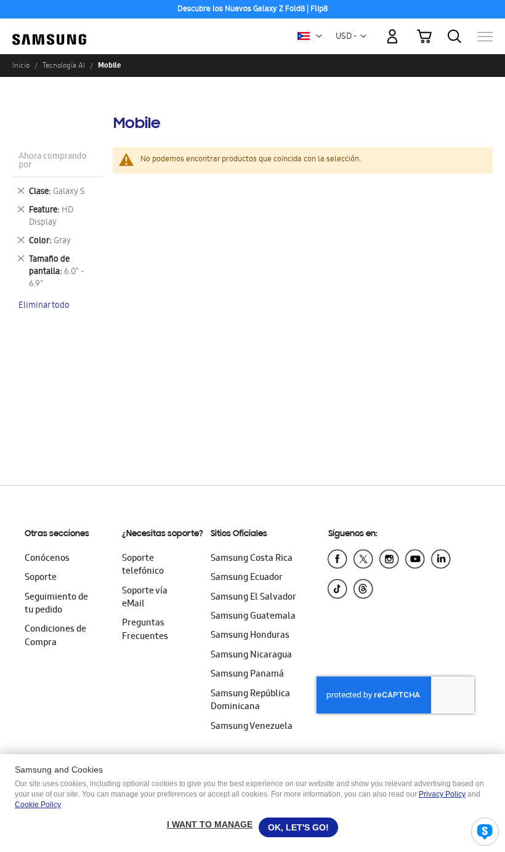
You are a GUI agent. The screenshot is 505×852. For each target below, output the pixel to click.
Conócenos (47, 559)
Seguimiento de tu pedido (56, 604)
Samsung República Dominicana (250, 701)
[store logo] (49, 31)
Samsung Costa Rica (252, 559)
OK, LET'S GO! (298, 827)
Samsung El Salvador (253, 597)
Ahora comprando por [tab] (52, 161)
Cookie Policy (38, 804)
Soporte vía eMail (145, 598)
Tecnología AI (63, 65)
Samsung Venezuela (252, 727)
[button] (319, 36)
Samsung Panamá (247, 674)
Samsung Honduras (250, 636)
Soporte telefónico (143, 565)
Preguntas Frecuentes (145, 630)
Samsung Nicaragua (251, 655)
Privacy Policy (442, 794)
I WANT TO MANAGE (209, 824)
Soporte (41, 578)
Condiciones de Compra (55, 636)
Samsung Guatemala (253, 616)
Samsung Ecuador (247, 578)
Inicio (21, 65)
